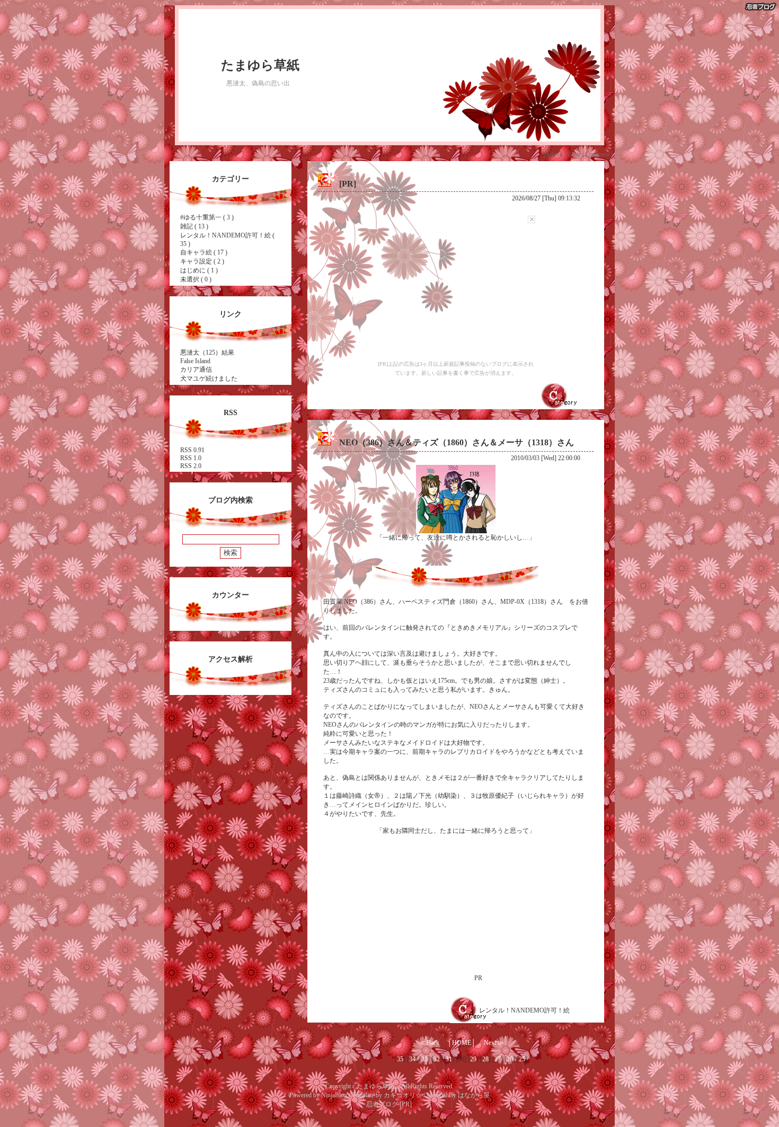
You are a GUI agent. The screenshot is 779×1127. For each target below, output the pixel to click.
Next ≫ (494, 1042)
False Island (195, 361)
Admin (554, 154)
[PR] (347, 183)
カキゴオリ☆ (403, 1095)
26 (510, 1059)
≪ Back (429, 1042)
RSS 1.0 (190, 458)
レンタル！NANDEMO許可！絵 (524, 1010)
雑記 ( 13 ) (194, 226)
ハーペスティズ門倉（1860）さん (446, 601)
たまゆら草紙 (260, 65)
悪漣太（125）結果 (207, 352)
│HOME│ (461, 1042)
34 (412, 1059)
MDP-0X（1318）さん (531, 601)
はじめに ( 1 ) (199, 270)
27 (497, 1059)
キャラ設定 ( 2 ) (202, 261)
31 (449, 1059)
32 (436, 1059)
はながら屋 (474, 1095)
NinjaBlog (334, 1095)
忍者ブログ (382, 1104)
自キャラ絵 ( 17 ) (203, 252)
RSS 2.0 (190, 466)
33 (424, 1059)
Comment (597, 154)
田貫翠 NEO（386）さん (357, 601)
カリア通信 (196, 369)
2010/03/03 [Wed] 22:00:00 (545, 458)
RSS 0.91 (192, 450)
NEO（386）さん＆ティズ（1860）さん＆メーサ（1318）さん (456, 442)
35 (400, 1059)
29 (473, 1059)
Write (574, 154)
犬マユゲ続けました (208, 378)
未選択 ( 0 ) (195, 279)
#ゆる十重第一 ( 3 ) (207, 217)
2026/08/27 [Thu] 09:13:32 (546, 198)
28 (485, 1059)
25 (522, 1059)
